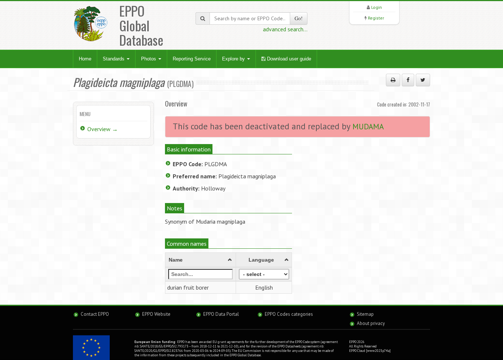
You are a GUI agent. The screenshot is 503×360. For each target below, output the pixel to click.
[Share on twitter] (423, 80)
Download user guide (288, 59)
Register (376, 18)
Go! (299, 18)
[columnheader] (200, 259)
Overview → (102, 129)
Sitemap (365, 314)
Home (85, 59)
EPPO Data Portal (221, 314)
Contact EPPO (95, 314)
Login (376, 7)
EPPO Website (156, 314)
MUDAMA (368, 127)
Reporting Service (192, 59)
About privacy (371, 323)
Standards (114, 59)
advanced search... (285, 29)
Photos (149, 59)
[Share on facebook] (408, 80)
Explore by (234, 59)
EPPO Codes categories (289, 314)
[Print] (393, 80)
